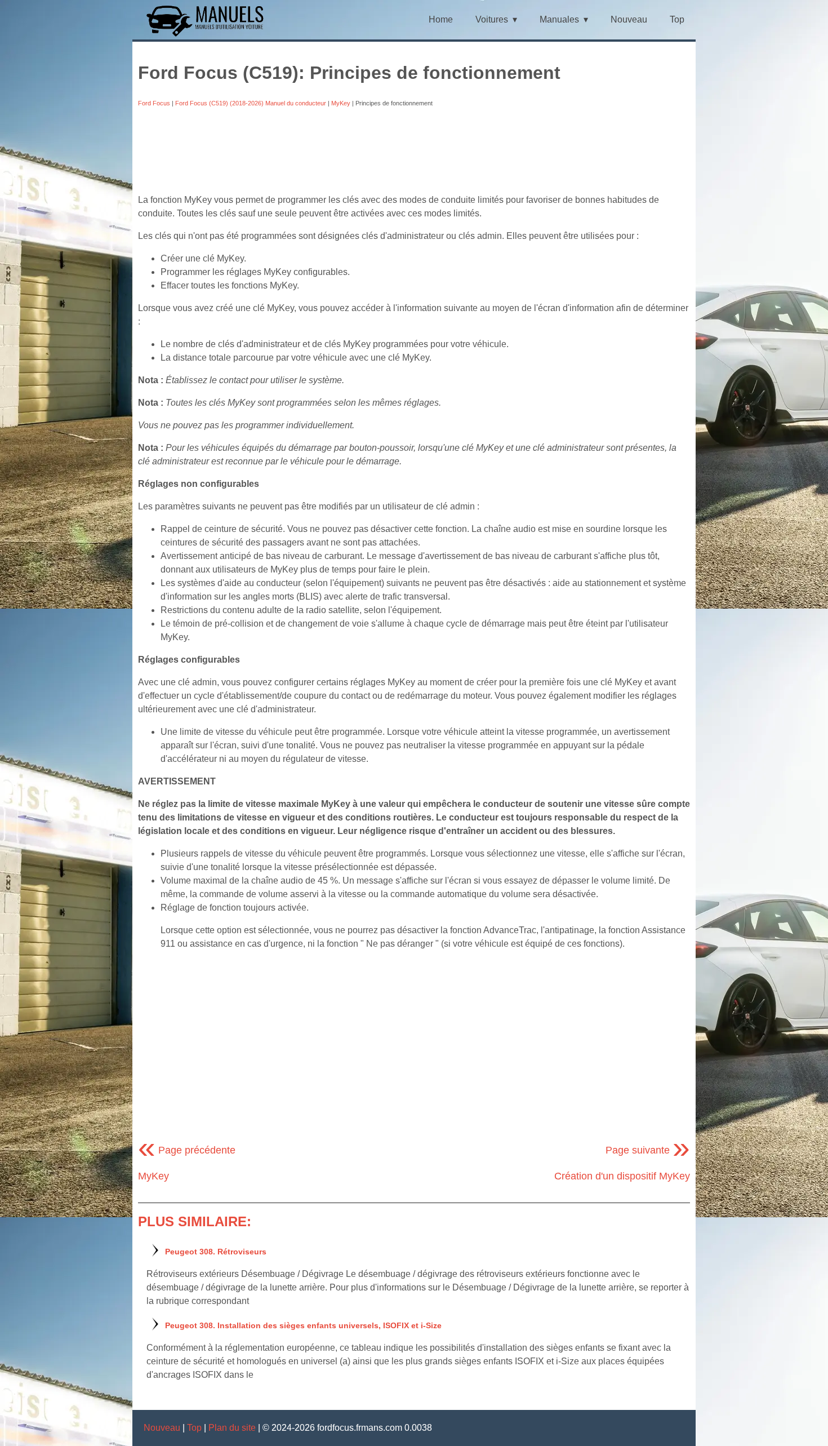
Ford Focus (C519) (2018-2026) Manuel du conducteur (250, 103)
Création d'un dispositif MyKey (622, 1176)
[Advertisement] (414, 150)
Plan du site (232, 1427)
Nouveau (629, 19)
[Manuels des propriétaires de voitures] (209, 35)
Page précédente (186, 1150)
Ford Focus (154, 103)
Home (441, 19)
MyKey (340, 103)
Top (677, 19)
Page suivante (648, 1150)
